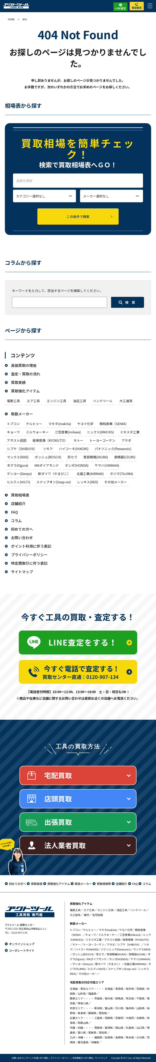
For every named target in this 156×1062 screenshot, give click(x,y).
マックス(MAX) (18, 457)
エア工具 (33, 400)
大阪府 (130, 1018)
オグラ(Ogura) (17, 465)
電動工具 (13, 400)
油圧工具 (79, 400)
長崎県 (119, 1037)
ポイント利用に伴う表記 (31, 546)
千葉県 (140, 998)
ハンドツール (103, 400)
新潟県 (98, 1008)
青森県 (119, 989)
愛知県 (103, 1013)
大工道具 (125, 400)
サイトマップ (22, 571)
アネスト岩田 (16, 440)
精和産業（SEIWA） (114, 423)
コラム (16, 520)
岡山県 (119, 1028)
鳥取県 (98, 1028)
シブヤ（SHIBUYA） (22, 448)
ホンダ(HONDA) (77, 465)
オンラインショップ (22, 944)
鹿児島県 (83, 1042)
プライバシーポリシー (29, 554)
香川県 (82, 1032)
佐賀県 (109, 1037)
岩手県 (130, 989)
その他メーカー (115, 481)
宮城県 (140, 989)
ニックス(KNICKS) (100, 432)
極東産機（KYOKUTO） (49, 440)
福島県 (92, 993)
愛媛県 (92, 1032)
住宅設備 (97, 915)
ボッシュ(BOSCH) (48, 457)
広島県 (130, 1028)
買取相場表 (20, 495)
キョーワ (13, 432)
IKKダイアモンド (46, 465)
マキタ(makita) (59, 423)
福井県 (130, 1008)
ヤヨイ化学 (85, 423)
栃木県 (109, 998)
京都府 (119, 1018)
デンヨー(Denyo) (19, 473)
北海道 (109, 989)
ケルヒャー (34, 423)
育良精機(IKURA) (95, 457)
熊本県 (130, 1037)
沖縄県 (95, 1042)
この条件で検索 (78, 216)
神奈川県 (83, 1003)
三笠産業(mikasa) (68, 432)
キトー (78, 440)
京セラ (72, 457)
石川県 (119, 1008)
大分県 (140, 1037)
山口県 (140, 1028)
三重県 (98, 1018)
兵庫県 (140, 1018)
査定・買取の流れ (25, 373)
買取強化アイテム (25, 390)
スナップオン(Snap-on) (53, 481)
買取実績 (18, 382)
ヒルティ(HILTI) (18, 481)
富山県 (109, 1008)
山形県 (82, 993)
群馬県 (119, 998)
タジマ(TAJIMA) (121, 473)
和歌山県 (83, 1023)
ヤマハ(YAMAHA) (107, 465)
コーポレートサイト (22, 950)
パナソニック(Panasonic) (113, 448)
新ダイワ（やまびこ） (54, 473)
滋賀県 (109, 1018)
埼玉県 (130, 998)
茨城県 (98, 998)
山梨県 (140, 1008)
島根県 (109, 1028)
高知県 (103, 1032)
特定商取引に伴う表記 (29, 563)
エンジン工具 (56, 400)
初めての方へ (22, 529)
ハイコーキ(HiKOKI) (74, 448)
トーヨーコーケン (102, 440)
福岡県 (98, 1037)
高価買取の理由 (24, 365)
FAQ (14, 512)
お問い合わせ (22, 537)
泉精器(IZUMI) (124, 457)
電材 (86, 915)
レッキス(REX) (87, 481)
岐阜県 (82, 1013)
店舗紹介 (18, 503)
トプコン (13, 423)
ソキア (48, 448)
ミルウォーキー (37, 432)
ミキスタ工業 (130, 432)
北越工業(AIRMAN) (90, 473)
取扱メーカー (22, 413)
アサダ (126, 440)
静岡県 (92, 1013)
